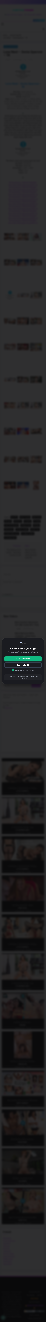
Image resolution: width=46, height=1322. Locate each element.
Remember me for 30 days (24, 670)
